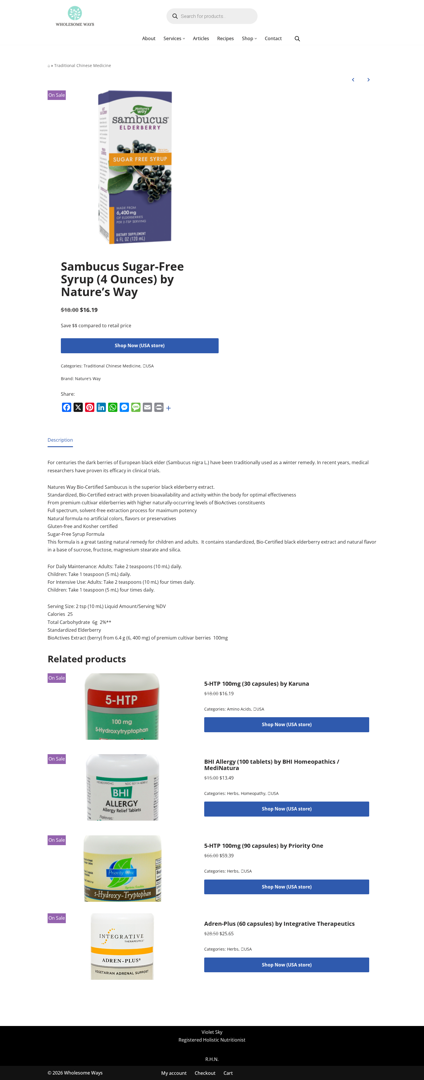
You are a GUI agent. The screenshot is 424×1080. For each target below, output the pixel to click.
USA (148, 366)
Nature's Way (88, 378)
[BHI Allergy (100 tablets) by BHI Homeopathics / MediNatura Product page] (122, 787)
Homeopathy (253, 793)
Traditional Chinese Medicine (82, 65)
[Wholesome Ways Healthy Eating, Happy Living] (75, 16)
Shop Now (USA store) (139, 345)
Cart (228, 1073)
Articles (201, 38)
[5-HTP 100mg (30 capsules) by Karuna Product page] (122, 706)
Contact (273, 38)
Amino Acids (239, 709)
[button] (184, 39)
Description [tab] (60, 440)
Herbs (233, 793)
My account (174, 1073)
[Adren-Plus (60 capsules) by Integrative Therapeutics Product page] (122, 946)
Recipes (225, 38)
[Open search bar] (297, 38)
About (148, 38)
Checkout (205, 1073)
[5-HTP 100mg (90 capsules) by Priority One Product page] (122, 868)
